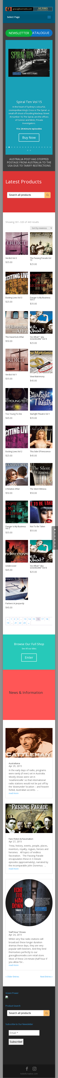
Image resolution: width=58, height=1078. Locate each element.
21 (16, 623)
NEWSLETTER (19, 33)
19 (30, 150)
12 (36, 147)
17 (50, 147)
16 (47, 147)
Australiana (14, 763)
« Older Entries (12, 976)
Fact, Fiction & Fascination (21, 838)
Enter (29, 657)
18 (27, 150)
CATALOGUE (39, 33)
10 (31, 147)
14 (42, 147)
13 (39, 147)
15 (44, 147)
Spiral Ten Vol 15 (29, 102)
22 (20, 623)
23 (24, 623)
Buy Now (29, 137)
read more (14, 793)
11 (33, 147)
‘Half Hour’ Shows (17, 932)
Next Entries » (46, 976)
